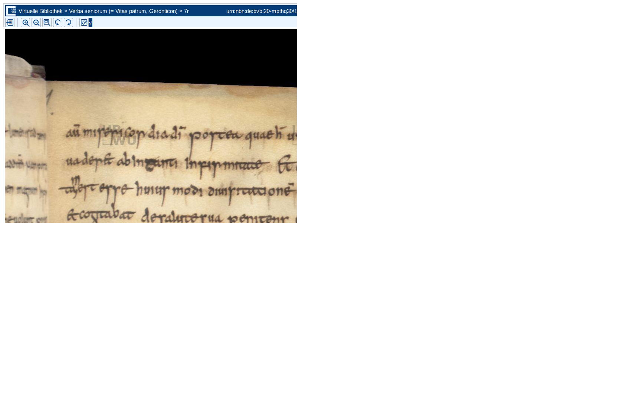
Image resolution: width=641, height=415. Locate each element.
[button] (47, 22)
